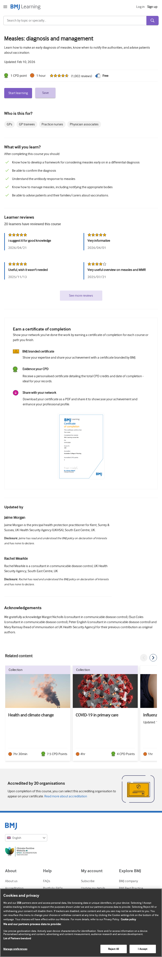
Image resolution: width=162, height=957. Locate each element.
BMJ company (128, 881)
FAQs (46, 881)
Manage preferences (15, 948)
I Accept (142, 948)
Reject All (113, 948)
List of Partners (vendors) (17, 938)
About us (11, 881)
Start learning (18, 93)
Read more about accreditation (65, 796)
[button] (143, 657)
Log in (140, 7)
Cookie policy (128, 919)
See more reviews (81, 296)
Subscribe (87, 881)
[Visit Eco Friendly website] (81, 852)
